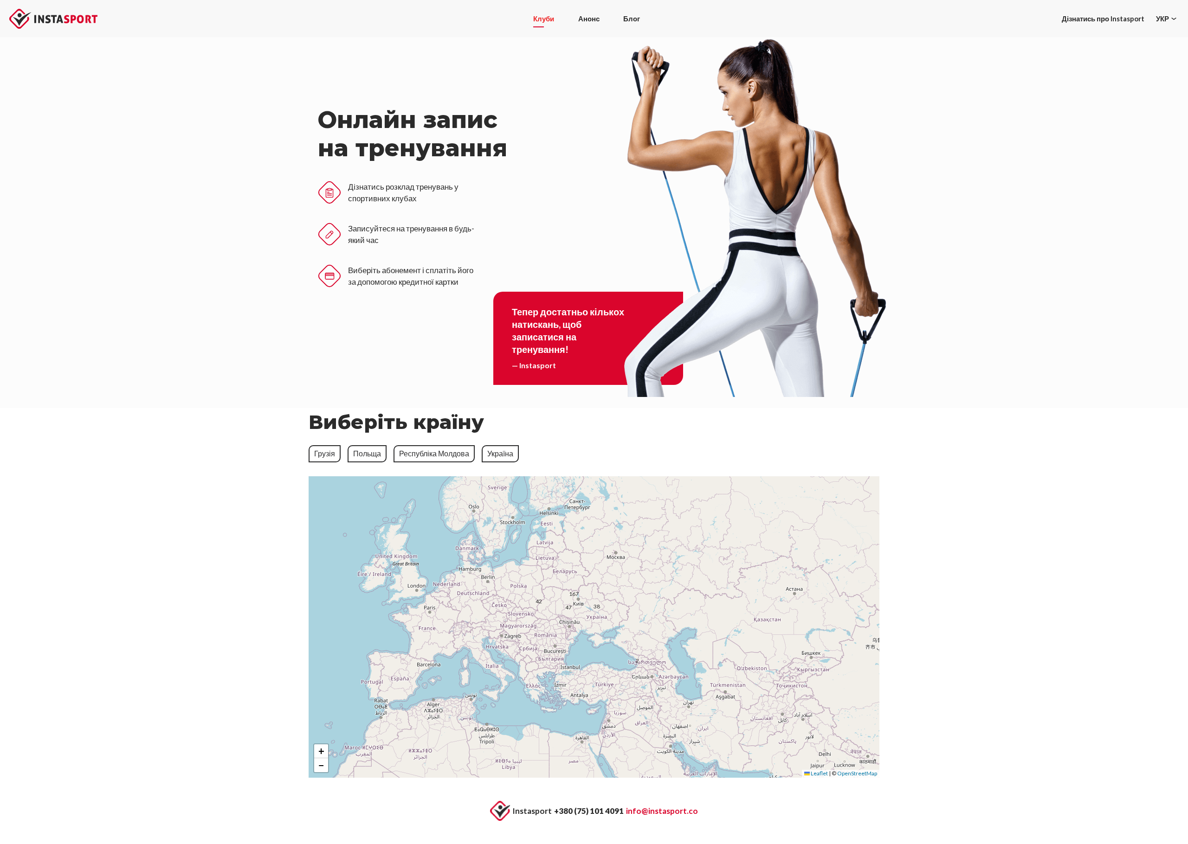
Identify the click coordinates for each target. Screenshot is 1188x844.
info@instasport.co (662, 811)
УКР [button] (1162, 18)
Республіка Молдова (434, 453)
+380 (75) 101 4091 (589, 811)
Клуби (543, 18)
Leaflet (819, 773)
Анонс (589, 18)
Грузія (324, 453)
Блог (631, 18)
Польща (367, 453)
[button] (578, 599)
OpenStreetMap (857, 773)
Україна (500, 453)
